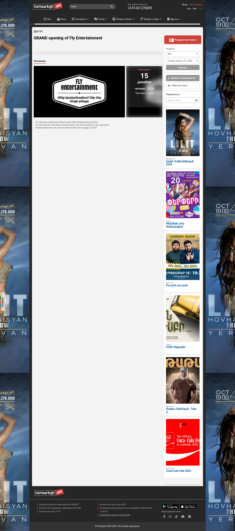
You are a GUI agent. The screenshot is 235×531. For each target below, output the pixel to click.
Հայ (189, 9)
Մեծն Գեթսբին (175, 347)
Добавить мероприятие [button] (183, 78)
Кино (63, 19)
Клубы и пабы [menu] (152, 19)
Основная (40, 61)
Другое (38, 31)
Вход (184, 4)
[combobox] (183, 54)
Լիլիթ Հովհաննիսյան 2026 (180, 163)
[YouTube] (182, 516)
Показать (183, 67)
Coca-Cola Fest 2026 (178, 470)
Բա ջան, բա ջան (177, 285)
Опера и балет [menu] (124, 19)
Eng (195, 9)
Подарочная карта (185, 39)
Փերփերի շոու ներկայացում (175, 225)
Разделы (170, 49)
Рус (201, 9)
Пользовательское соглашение (115, 515)
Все (49, 19)
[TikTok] (176, 516)
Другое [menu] (175, 19)
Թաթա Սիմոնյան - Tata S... (181, 410)
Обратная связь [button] (179, 85)
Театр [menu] (101, 19)
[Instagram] (170, 516)
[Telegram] (189, 516)
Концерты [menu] (81, 19)
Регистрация (195, 4)
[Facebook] (164, 516)
